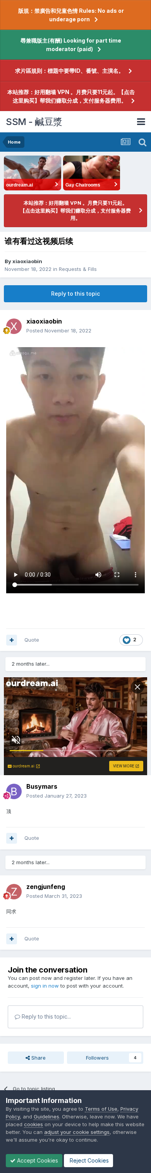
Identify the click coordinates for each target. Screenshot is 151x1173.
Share (38, 1058)
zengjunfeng (45, 886)
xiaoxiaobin (27, 261)
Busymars (41, 786)
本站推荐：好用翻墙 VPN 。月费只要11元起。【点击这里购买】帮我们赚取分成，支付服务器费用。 (71, 96)
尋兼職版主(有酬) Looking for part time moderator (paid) (71, 44)
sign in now (45, 986)
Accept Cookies (36, 1160)
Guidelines (46, 1116)
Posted (58, 330)
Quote (31, 640)
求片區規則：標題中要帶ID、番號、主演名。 (69, 70)
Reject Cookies (88, 1160)
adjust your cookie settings (77, 1132)
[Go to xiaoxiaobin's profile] (14, 326)
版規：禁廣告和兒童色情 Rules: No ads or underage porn (71, 14)
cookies (33, 1124)
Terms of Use (101, 1109)
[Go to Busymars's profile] (14, 791)
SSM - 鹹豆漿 (34, 121)
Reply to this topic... (45, 1016)
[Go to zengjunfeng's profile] (14, 891)
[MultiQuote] (11, 640)
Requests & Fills (78, 269)
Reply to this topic (75, 293)
